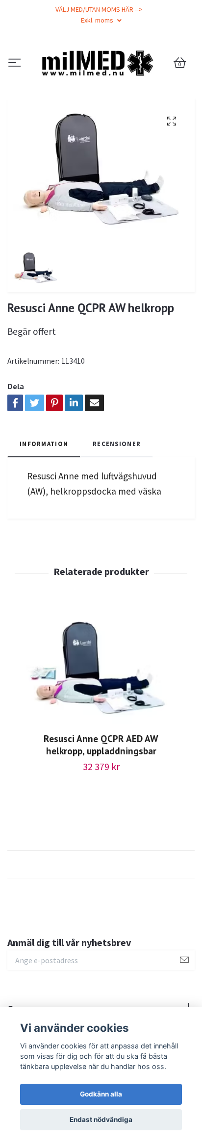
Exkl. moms (98, 20)
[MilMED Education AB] (101, 88)
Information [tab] (44, 493)
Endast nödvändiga (101, 1119)
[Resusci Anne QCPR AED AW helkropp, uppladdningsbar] (101, 719)
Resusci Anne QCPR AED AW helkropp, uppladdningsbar (101, 793)
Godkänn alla (101, 1094)
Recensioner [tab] (117, 493)
